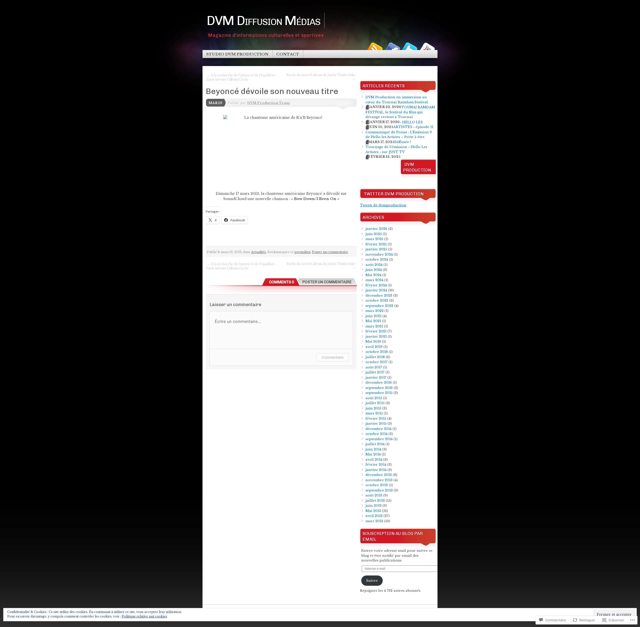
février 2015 (376, 418)
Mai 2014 (373, 454)
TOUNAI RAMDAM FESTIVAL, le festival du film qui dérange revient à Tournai (400, 112)
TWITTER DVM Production (394, 193)
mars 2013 (374, 521)
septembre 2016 (379, 388)
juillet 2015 (375, 403)
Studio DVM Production (237, 54)
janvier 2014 (376, 470)
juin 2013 (374, 505)
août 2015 (374, 398)
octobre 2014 (377, 434)
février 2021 (376, 331)
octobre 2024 (377, 259)
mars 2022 (375, 311)
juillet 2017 (375, 372)
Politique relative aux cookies (144, 616)
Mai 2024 (373, 275)
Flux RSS (374, 48)
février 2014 (376, 464)
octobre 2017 (377, 362)
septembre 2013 (379, 490)
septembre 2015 (379, 393)
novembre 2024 (379, 254)
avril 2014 (374, 459)
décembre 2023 (379, 295)
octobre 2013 (377, 485)
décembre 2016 (379, 382)
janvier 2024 (376, 290)
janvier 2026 (376, 229)
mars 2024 (374, 280)
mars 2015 (374, 413)
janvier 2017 (376, 377)
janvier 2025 (376, 249)
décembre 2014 (379, 429)
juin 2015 (373, 408)
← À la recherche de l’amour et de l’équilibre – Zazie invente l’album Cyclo (242, 77)
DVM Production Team (268, 103)
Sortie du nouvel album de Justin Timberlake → (321, 77)
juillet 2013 (375, 500)
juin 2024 (374, 270)
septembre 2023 (379, 306)
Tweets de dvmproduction (383, 205)
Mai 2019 (373, 341)
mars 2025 (374, 239)
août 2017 (374, 367)
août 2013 (374, 495)
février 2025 (376, 244)
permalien (302, 252)
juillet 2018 (375, 357)
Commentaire (333, 357)
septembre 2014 (379, 439)
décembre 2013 (379, 475)
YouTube (427, 48)
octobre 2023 (377, 300)
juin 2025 (374, 234)
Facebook (392, 48)
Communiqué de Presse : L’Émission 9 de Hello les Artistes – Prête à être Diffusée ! (399, 137)
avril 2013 (374, 516)
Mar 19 (215, 103)
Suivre (372, 580)
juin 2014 (373, 449)
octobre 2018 (377, 352)
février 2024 (376, 285)
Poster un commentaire (330, 252)
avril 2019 (374, 347)
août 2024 (374, 265)
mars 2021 (374, 326)
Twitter (410, 48)
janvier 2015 (376, 423)
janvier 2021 (376, 336)
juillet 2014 (375, 444)
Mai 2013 (373, 511)
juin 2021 (374, 316)
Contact (287, 54)
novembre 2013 (379, 480)
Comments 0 (281, 282)
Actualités (258, 252)
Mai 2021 (373, 321)
